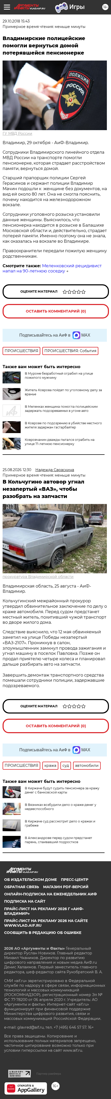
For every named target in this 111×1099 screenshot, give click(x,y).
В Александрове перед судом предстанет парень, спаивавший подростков (58, 840)
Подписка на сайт (24, 901)
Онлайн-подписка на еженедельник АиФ (50, 894)
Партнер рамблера (48, 1073)
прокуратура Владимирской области (38, 576)
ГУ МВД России (17, 133)
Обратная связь (21, 887)
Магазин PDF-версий (66, 887)
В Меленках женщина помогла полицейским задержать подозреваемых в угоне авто (61, 409)
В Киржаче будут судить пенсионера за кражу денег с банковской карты (62, 790)
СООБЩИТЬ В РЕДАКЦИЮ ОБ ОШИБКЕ (42, 932)
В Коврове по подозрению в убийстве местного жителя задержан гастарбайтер (63, 425)
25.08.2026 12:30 (17, 469)
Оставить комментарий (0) (56, 311)
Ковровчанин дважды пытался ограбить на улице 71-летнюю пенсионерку (59, 442)
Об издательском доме (30, 879)
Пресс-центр (74, 879)
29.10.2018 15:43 (16, 21)
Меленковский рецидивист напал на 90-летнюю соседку (52, 268)
